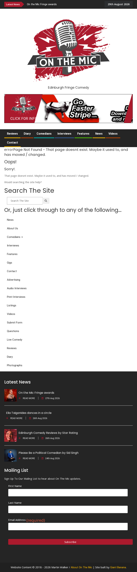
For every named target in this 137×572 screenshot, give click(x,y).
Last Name (15, 502)
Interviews (64, 133)
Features (83, 133)
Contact (12, 142)
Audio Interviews (17, 288)
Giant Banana (118, 567)
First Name (15, 486)
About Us (12, 228)
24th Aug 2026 (52, 458)
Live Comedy (14, 339)
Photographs (14, 365)
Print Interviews (16, 296)
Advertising (13, 279)
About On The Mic (81, 567)
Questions (13, 331)
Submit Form (14, 322)
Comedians (44, 133)
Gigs (9, 262)
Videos (113, 133)
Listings (11, 305)
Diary (27, 133)
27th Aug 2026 (52, 398)
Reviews (12, 133)
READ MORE (28, 398)
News (99, 133)
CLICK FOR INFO (23, 118)
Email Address (26, 519)
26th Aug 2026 (40, 418)
